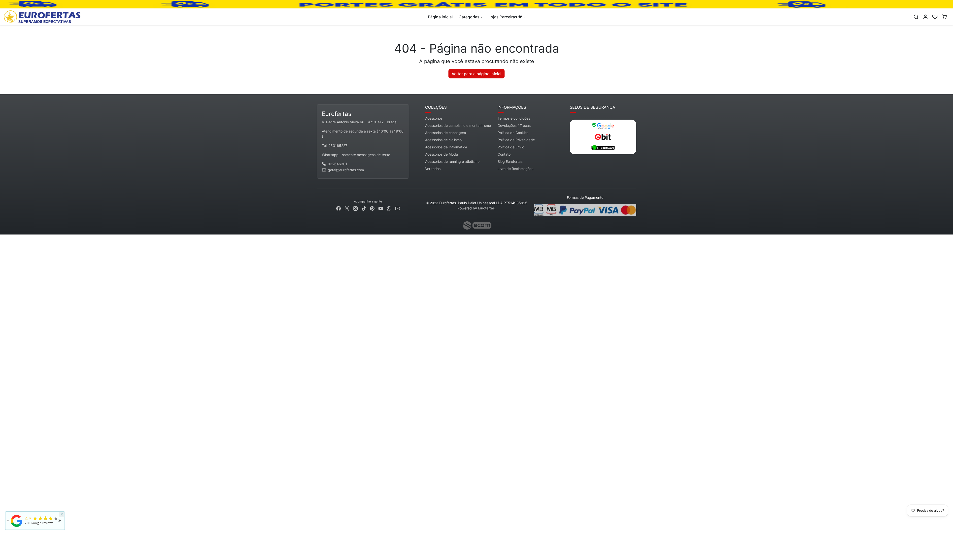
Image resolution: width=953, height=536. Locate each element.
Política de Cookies (513, 133)
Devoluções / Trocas (514, 125)
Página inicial (440, 16)
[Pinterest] (372, 207)
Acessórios (433, 118)
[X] (347, 207)
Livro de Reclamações (515, 169)
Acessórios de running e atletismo (452, 161)
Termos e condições (514, 118)
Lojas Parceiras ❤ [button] (505, 16)
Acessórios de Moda (441, 154)
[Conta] (925, 17)
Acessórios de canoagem (445, 133)
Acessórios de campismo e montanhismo (458, 125)
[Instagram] (355, 207)
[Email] (397, 207)
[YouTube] (380, 207)
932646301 (337, 164)
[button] (916, 17)
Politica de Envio (511, 147)
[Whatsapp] (389, 207)
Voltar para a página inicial (476, 73)
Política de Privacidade (516, 140)
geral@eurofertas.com (346, 170)
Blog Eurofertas (510, 161)
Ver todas (433, 169)
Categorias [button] (469, 16)
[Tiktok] (364, 207)
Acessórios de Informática (446, 147)
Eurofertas (486, 208)
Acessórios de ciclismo (443, 140)
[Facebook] (338, 207)
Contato (504, 154)
